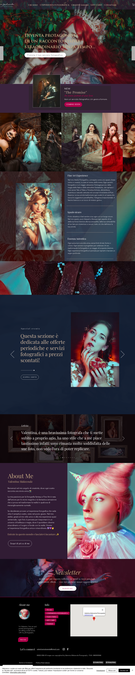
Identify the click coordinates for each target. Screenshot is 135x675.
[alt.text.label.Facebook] (67, 649)
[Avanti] (122, 354)
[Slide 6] (70, 457)
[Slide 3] (64, 457)
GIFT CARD (50, 620)
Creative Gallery (51, 617)
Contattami (50, 624)
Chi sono (49, 610)
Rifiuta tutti (111, 670)
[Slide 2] (62, 457)
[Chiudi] (132, 670)
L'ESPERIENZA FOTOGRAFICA (57, 613)
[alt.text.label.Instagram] (63, 649)
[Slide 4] (66, 457)
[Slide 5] (68, 457)
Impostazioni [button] (101, 670)
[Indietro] (12, 354)
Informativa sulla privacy (18, 672)
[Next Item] (131, 142)
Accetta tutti (124, 670)
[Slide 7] (72, 457)
